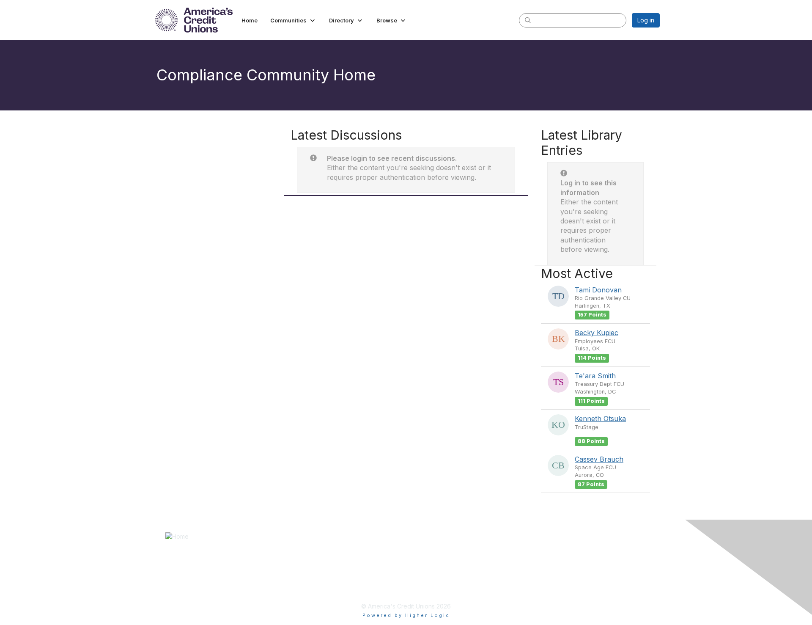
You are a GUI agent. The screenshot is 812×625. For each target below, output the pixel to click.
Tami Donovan (598, 290)
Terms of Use (428, 564)
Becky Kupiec (596, 332)
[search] (528, 20)
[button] (293, 20)
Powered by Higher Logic (406, 615)
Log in (645, 20)
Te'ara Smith (595, 376)
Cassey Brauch (599, 459)
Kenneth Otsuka (600, 418)
